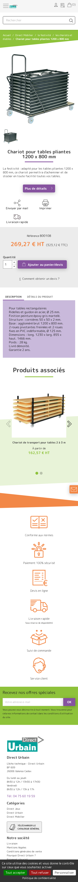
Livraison (12, 843)
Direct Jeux (13, 808)
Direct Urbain (15, 812)
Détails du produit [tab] (40, 296)
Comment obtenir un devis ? (40, 279)
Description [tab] (13, 296)
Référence (33, 236)
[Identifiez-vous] (56, 4)
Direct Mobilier (16, 816)
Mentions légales (16, 847)
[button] (36, 473)
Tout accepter (15, 872)
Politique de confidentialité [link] (39, 878)
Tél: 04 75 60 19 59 (21, 796)
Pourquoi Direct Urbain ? (21, 855)
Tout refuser (40, 872)
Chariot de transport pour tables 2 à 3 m (39, 442)
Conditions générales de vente (24, 851)
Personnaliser (64, 872)
